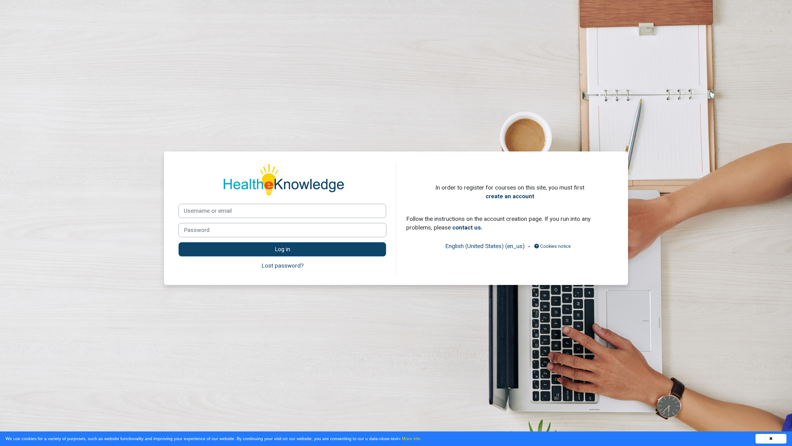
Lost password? (282, 265)
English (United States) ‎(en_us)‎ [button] (485, 246)
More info (411, 438)
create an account (510, 196)
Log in (282, 249)
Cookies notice (555, 246)
